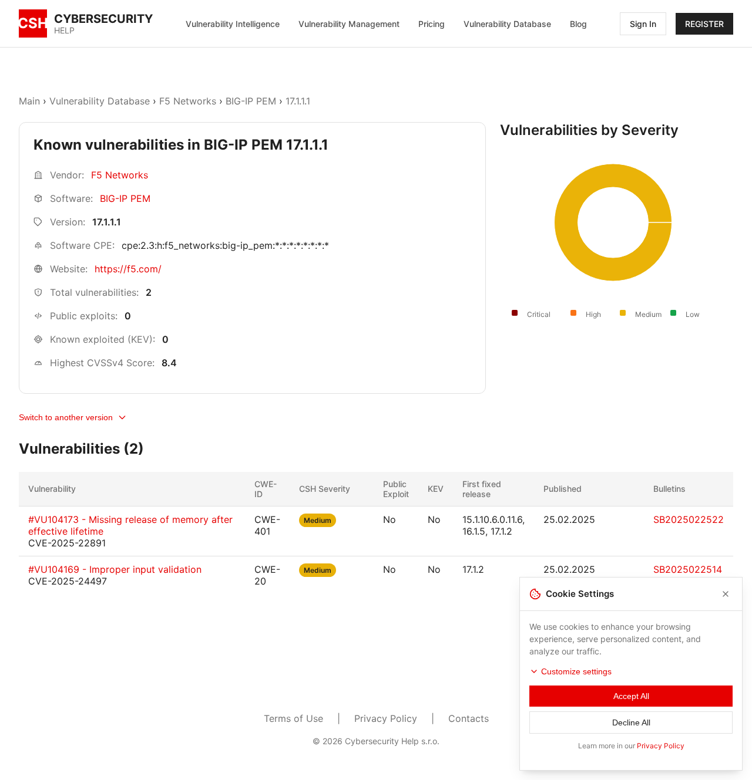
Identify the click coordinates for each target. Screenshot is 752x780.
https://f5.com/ (128, 269)
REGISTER (704, 24)
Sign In (643, 24)
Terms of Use (293, 718)
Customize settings (576, 671)
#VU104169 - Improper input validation (115, 569)
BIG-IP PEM (251, 101)
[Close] (726, 594)
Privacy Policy (385, 718)
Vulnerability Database (507, 24)
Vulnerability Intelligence (233, 24)
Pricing (431, 24)
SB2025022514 (687, 569)
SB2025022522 (688, 519)
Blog (578, 24)
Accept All (631, 696)
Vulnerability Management (349, 24)
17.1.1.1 (298, 101)
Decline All (631, 722)
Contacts (468, 718)
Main (29, 101)
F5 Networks (187, 101)
